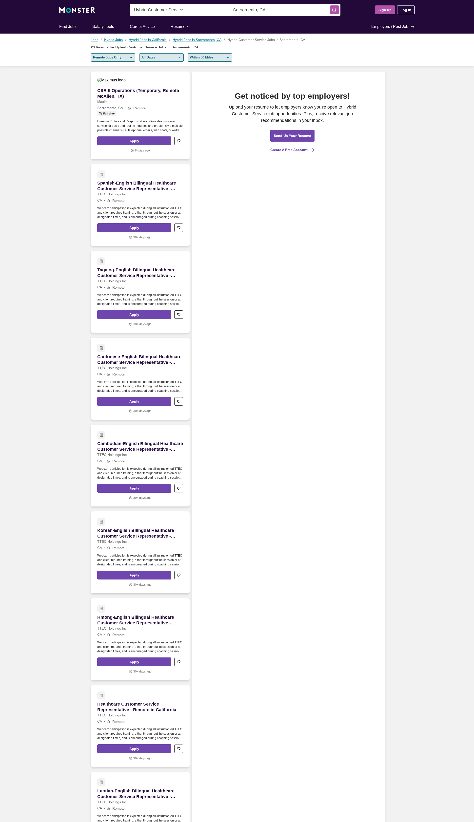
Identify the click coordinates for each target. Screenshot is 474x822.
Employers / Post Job (389, 26)
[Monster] (77, 10)
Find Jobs (68, 26)
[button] (334, 9)
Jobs (94, 40)
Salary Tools (103, 26)
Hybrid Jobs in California (148, 40)
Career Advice (142, 26)
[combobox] (179, 10)
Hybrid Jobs (113, 40)
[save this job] (178, 141)
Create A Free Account (289, 150)
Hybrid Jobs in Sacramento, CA (197, 40)
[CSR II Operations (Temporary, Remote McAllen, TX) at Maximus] (140, 115)
